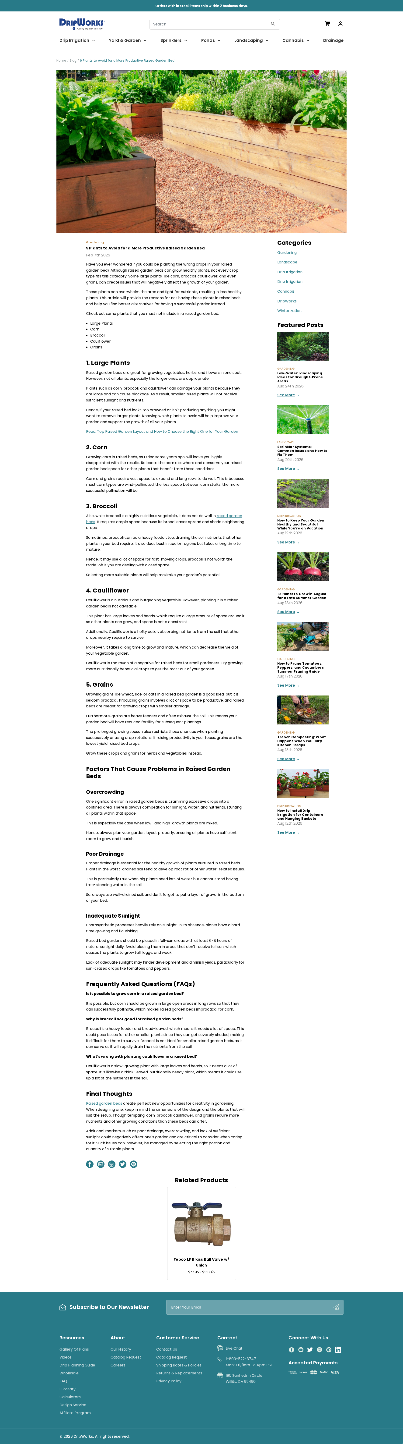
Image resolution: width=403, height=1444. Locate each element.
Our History (121, 1349)
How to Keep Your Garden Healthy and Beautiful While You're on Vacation (300, 524)
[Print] (111, 1164)
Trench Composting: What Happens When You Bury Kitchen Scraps (301, 741)
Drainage (333, 40)
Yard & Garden (125, 40)
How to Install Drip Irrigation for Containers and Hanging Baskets (300, 814)
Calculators (70, 1397)
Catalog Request (126, 1357)
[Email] (100, 1164)
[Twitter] (122, 1164)
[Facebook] (90, 1164)
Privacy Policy (168, 1381)
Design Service (72, 1405)
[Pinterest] (133, 1164)
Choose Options (201, 1242)
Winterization (289, 310)
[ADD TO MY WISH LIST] (228, 1195)
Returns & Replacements (179, 1373)
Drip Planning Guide (77, 1365)
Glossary (67, 1389)
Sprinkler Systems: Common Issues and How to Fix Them (302, 450)
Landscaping (248, 40)
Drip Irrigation (74, 40)
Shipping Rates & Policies (179, 1365)
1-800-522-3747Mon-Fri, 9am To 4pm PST (249, 1362)
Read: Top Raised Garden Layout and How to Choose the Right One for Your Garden (162, 431)
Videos (65, 1357)
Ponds (208, 40)
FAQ (63, 1381)
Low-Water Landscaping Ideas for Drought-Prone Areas (300, 377)
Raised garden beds (104, 1103)
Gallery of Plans (74, 1349)
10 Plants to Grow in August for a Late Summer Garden (302, 596)
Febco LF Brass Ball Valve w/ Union (201, 1262)
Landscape (287, 262)
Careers (118, 1365)
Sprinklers (170, 40)
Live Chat (234, 1348)
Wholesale (69, 1373)
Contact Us (166, 1349)
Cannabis (293, 40)
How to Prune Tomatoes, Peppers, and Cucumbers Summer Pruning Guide (300, 667)
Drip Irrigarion (289, 281)
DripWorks (287, 301)
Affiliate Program (75, 1413)
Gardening (287, 252)
